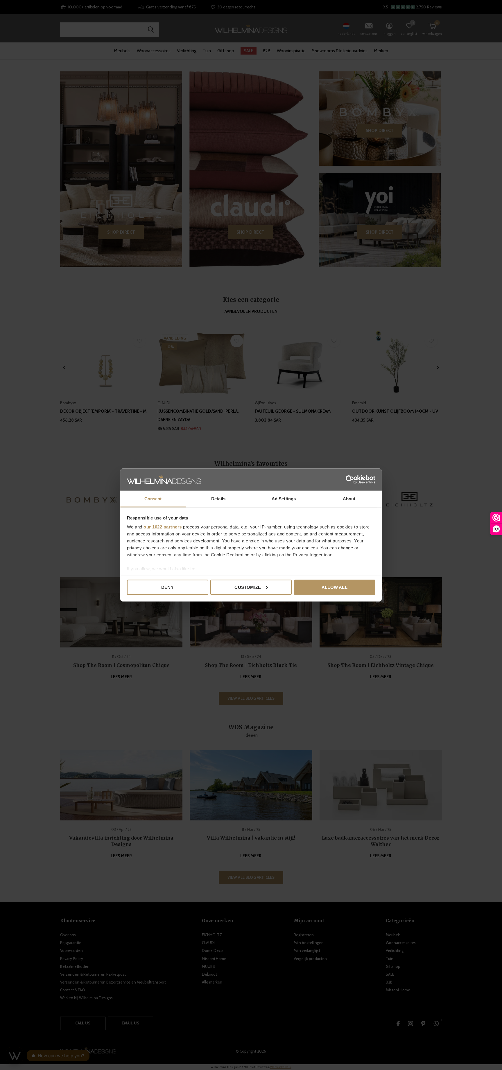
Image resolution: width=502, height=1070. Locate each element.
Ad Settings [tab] (284, 498)
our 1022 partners (163, 526)
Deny (167, 586)
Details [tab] (218, 498)
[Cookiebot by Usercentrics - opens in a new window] (349, 479)
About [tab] (349, 498)
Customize (247, 586)
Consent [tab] (153, 498)
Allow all (334, 586)
